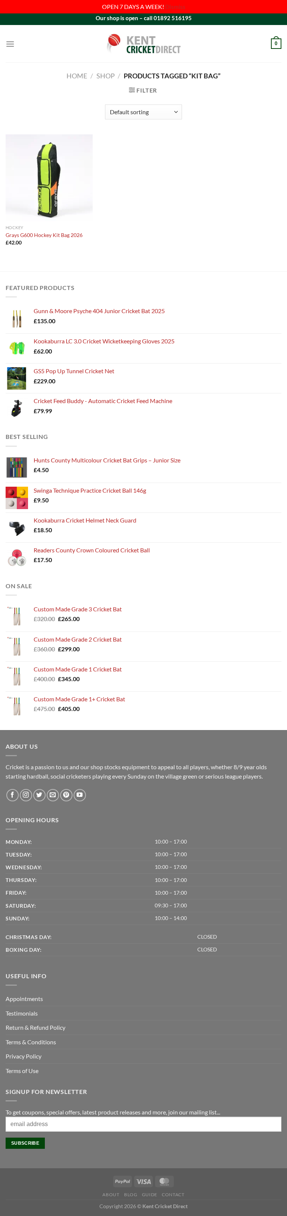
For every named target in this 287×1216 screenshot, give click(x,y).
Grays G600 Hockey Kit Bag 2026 (44, 235)
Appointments (24, 998)
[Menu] (10, 44)
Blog (130, 1194)
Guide (149, 1194)
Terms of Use (22, 1070)
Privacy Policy (23, 1056)
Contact (173, 1194)
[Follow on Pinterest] (66, 795)
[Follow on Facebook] (12, 795)
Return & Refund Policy (35, 1027)
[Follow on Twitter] (39, 795)
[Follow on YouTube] (80, 795)
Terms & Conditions (31, 1041)
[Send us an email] (53, 795)
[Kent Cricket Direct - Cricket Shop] (143, 43)
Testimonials (22, 1013)
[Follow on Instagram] (26, 795)
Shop (105, 76)
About (110, 1194)
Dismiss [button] (175, 6)
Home (77, 76)
